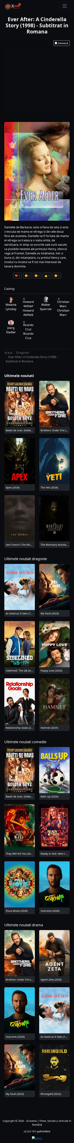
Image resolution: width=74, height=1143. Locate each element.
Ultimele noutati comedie (25, 741)
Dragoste (22, 353)
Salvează (63, 43)
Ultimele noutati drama (23, 924)
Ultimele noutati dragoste (25, 558)
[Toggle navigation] (65, 6)
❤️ (17, 275)
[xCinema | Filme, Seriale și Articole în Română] (12, 5)
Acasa (8, 353)
